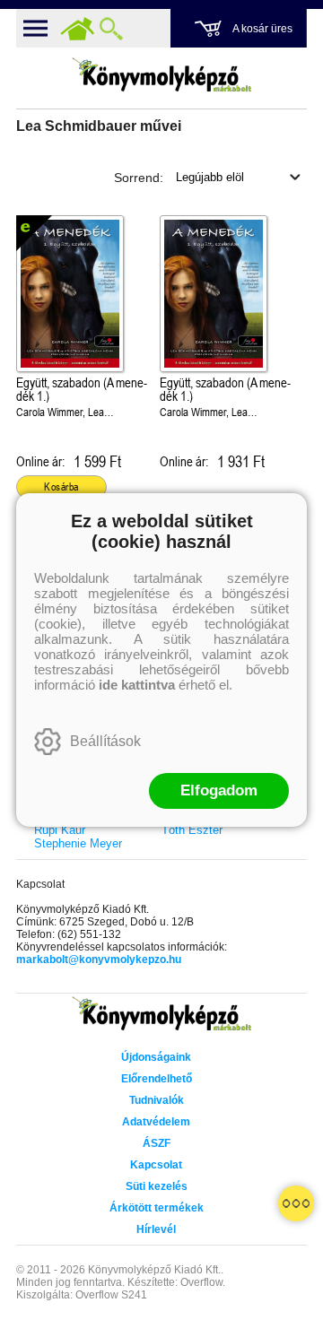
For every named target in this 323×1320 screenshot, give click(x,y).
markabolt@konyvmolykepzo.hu (98, 959)
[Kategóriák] (296, 1203)
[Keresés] (111, 28)
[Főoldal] (77, 28)
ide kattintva (137, 684)
